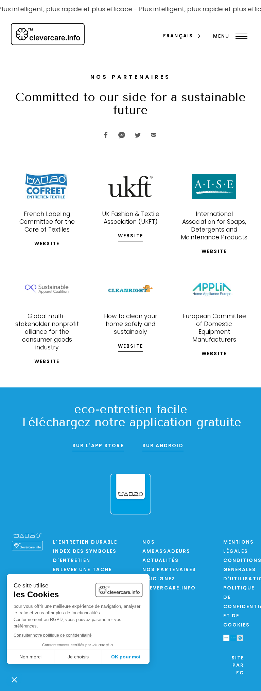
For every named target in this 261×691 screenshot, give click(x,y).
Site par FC (237, 666)
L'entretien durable (85, 542)
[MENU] (240, 36)
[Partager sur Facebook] (106, 135)
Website (46, 244)
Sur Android (163, 446)
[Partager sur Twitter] (137, 135)
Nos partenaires (169, 569)
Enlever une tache (82, 569)
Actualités (160, 560)
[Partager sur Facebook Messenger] (122, 135)
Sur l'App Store (98, 446)
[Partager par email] (153, 135)
